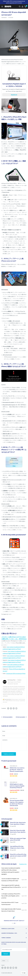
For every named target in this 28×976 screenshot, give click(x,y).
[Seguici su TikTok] (16, 968)
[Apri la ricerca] (19, 6)
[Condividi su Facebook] (8, 708)
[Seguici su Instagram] (8, 968)
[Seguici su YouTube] (13, 968)
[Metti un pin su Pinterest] (11, 708)
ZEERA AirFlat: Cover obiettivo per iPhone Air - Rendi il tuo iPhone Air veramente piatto (17, 769)
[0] (25, 6)
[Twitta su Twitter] (14, 708)
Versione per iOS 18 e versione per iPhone (15, 673)
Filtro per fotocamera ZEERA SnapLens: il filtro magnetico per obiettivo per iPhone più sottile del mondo (16, 803)
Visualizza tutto (23, 864)
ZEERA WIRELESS (13, 766)
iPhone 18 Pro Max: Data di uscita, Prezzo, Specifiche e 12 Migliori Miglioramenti (18, 823)
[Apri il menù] (2, 6)
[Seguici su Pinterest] (11, 968)
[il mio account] (22, 6)
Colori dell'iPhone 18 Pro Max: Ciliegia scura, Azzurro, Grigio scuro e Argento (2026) (17, 847)
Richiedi (6, 953)
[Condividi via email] (16, 708)
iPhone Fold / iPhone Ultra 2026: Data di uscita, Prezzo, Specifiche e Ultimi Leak (18, 831)
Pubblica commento (9, 754)
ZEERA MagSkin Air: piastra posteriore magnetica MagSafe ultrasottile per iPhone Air (17, 785)
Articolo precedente (7, 717)
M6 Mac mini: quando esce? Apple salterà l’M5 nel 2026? (18, 839)
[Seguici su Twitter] (5, 968)
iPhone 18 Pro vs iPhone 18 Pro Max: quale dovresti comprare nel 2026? (18, 855)
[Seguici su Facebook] (2, 968)
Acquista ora (14, 94)
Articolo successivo (20, 717)
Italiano (3, 960)
